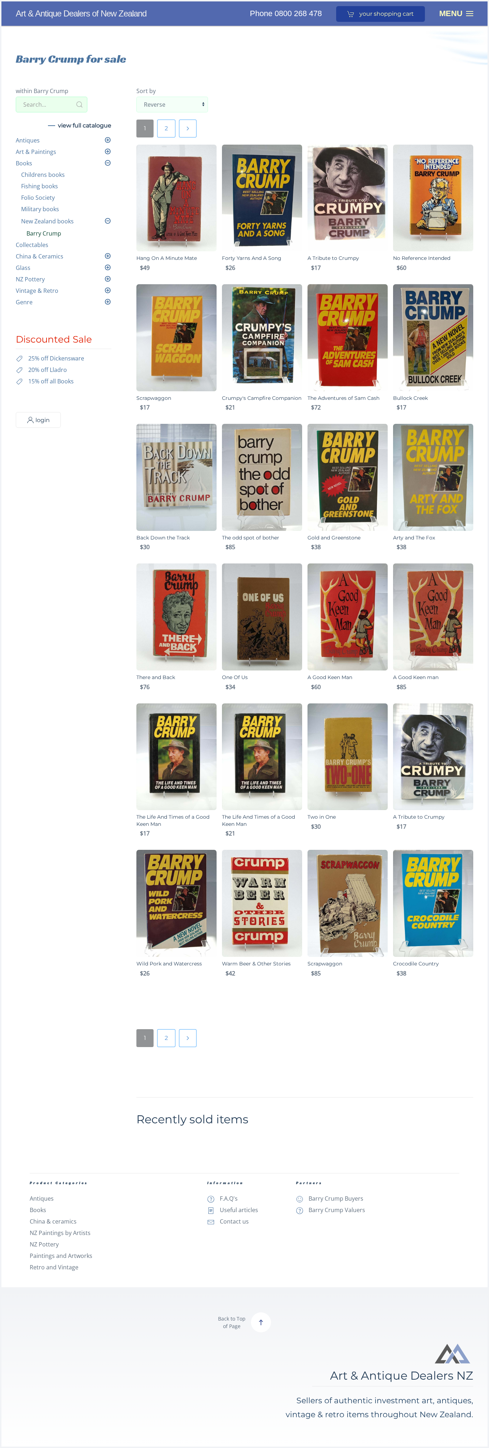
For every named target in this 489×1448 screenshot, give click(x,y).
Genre (24, 302)
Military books (40, 209)
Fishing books (39, 186)
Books (24, 163)
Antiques (28, 140)
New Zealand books (47, 221)
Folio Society (38, 198)
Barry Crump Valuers (337, 1210)
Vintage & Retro (37, 291)
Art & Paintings (36, 152)
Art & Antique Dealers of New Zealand (81, 13)
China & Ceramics (39, 256)
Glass (23, 268)
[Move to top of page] (261, 1322)
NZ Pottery (30, 279)
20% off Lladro (47, 370)
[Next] (188, 128)
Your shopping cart (386, 13)
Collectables (32, 245)
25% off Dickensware (56, 358)
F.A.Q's (229, 1198)
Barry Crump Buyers (336, 1198)
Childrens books (43, 175)
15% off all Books (51, 381)
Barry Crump (43, 233)
